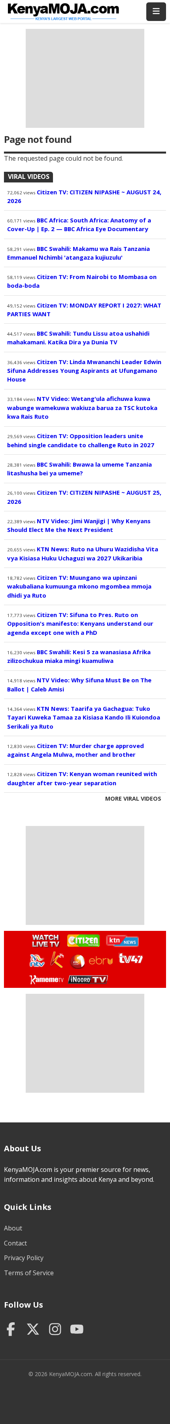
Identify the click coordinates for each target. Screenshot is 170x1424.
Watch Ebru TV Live (101, 962)
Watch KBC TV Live (76, 960)
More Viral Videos (133, 798)
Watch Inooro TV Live (88, 978)
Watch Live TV (43, 939)
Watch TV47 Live (130, 958)
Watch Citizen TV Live (83, 940)
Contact (15, 1243)
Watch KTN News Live (120, 941)
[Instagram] (55, 1330)
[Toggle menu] (156, 11)
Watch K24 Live (57, 959)
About (13, 1228)
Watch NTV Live (37, 960)
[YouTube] (77, 1330)
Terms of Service (29, 1272)
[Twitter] (33, 1330)
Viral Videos (28, 176)
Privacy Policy (23, 1257)
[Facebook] (11, 1330)
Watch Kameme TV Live (46, 979)
